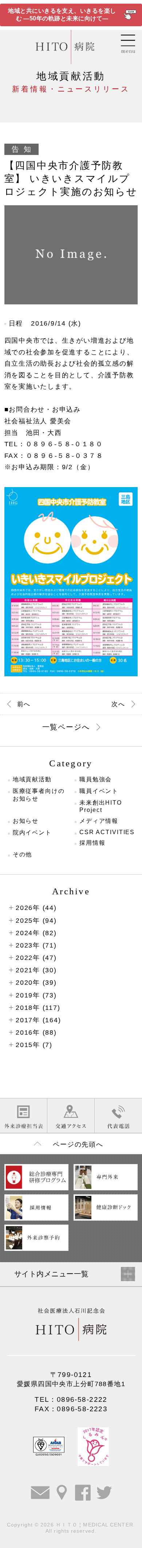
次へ (118, 704)
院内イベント (32, 832)
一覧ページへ (66, 727)
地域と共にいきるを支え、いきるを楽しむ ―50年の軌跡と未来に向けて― (62, 15)
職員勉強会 (95, 779)
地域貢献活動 (32, 779)
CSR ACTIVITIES (107, 832)
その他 (22, 854)
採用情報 (92, 843)
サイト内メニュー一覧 (51, 1274)
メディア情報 (98, 821)
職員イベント (98, 791)
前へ (24, 704)
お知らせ (26, 821)
